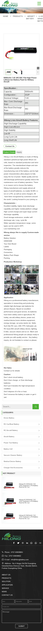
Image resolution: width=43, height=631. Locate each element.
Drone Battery (9, 418)
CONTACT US (7, 595)
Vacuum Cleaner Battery (13, 455)
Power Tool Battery (11, 443)
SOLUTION (6, 581)
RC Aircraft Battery (11, 430)
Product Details (9, 152)
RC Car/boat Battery (11, 424)
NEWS (4, 592)
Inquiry (19, 152)
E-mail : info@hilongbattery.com (15, 559)
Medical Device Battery (12, 461)
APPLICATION (7, 585)
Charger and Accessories (13, 468)
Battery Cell (8, 449)
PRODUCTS (18, 16)
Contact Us (9, 146)
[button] (37, 72)
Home (5, 16)
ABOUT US (6, 575)
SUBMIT (21, 626)
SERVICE (5, 588)
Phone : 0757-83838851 (14, 552)
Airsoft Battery (9, 436)
